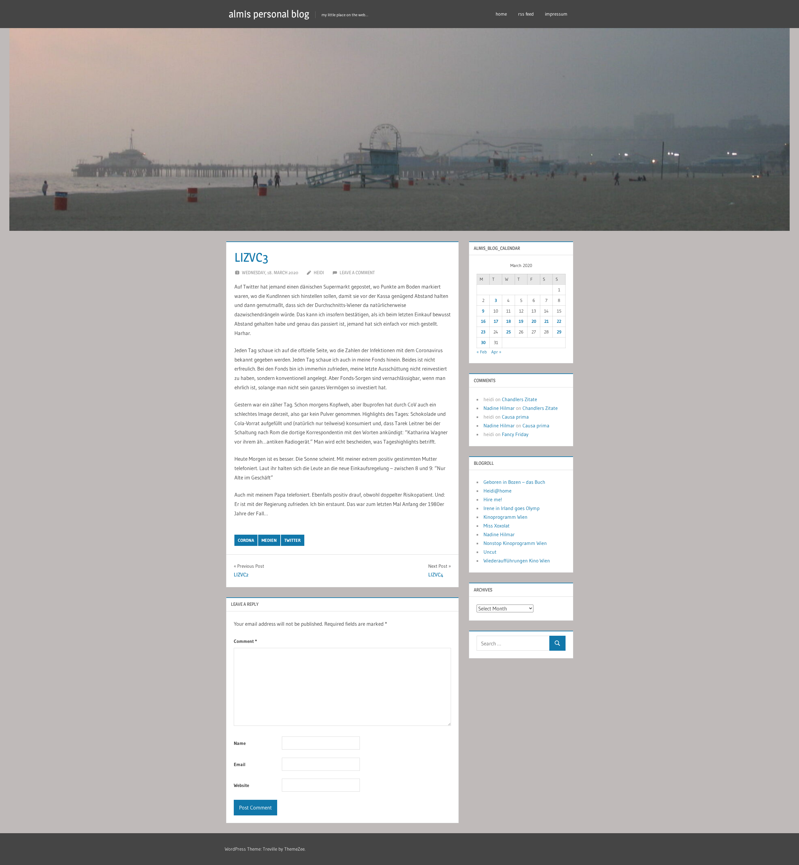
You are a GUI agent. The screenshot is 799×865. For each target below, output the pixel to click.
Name (240, 743)
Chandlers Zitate (519, 399)
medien (269, 540)
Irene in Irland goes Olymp (511, 508)
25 (508, 332)
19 (521, 321)
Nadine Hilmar (499, 408)
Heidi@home (497, 491)
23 (483, 332)
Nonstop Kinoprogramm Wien (515, 543)
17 (496, 321)
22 (559, 321)
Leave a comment (357, 272)
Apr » (496, 352)
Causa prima (515, 417)
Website (241, 785)
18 (508, 321)
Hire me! (492, 499)
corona (246, 540)
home (501, 14)
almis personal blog (269, 14)
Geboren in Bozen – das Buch (514, 482)
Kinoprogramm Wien (505, 517)
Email (240, 764)
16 (483, 321)
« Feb (482, 352)
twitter (292, 540)
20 (534, 321)
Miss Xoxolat (496, 525)
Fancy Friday (515, 434)
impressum (556, 14)
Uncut (490, 552)
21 (546, 321)
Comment (245, 641)
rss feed (526, 14)
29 (559, 332)
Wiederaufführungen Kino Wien (516, 560)
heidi (319, 272)
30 (483, 342)
